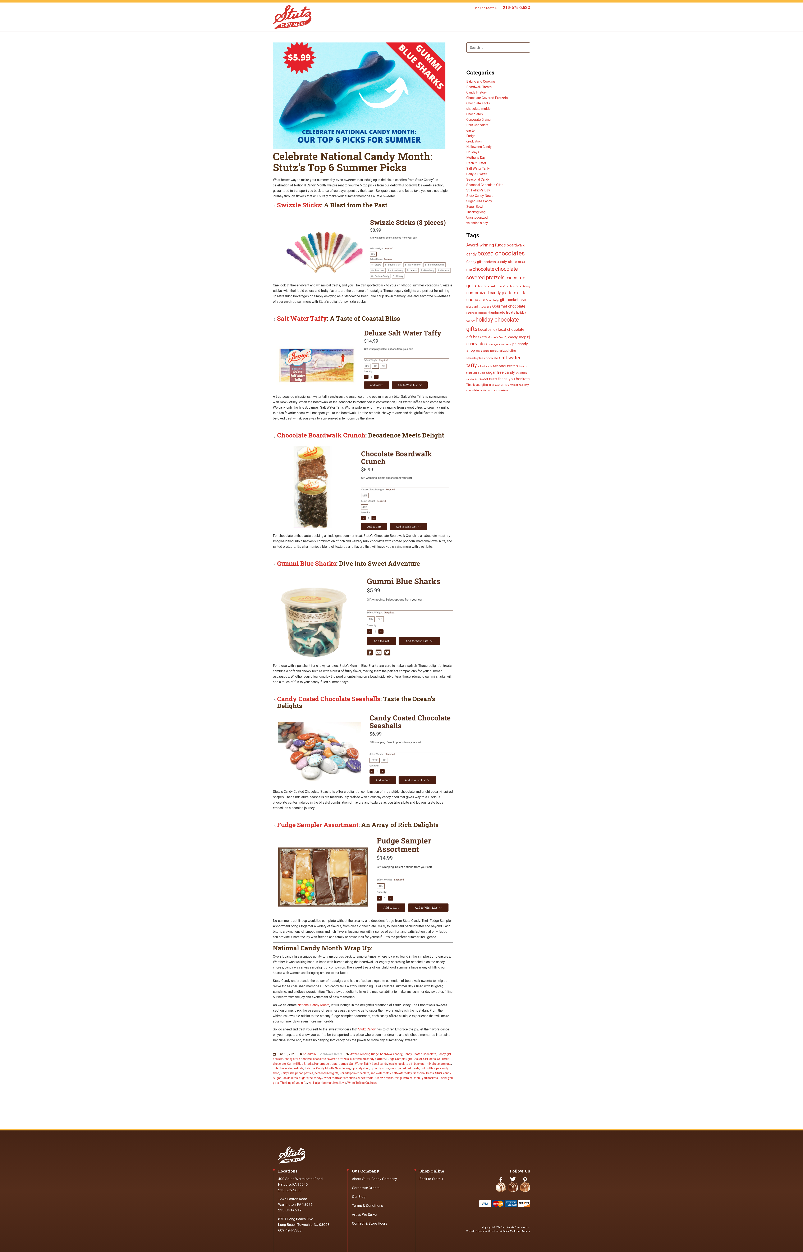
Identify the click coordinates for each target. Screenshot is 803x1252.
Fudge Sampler (396, 1059)
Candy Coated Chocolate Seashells (328, 699)
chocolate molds (478, 109)
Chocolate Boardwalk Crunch (321, 435)
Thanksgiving (476, 212)
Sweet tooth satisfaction (338, 1078)
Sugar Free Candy (479, 201)
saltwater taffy (402, 1073)
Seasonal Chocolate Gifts (484, 185)
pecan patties (304, 1073)
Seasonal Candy (478, 179)
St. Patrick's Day (478, 190)
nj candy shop (361, 1068)
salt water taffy (381, 1073)
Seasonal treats (423, 1073)
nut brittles (428, 1068)
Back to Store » (485, 8)
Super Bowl (474, 207)
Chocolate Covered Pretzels (487, 98)
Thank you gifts (477, 385)
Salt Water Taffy (302, 318)
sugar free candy (310, 1078)
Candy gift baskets (481, 262)
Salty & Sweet (476, 174)
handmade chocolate (476, 313)
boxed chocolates (501, 253)
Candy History (476, 92)
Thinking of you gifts (293, 1082)
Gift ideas (429, 1059)
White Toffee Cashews (362, 1082)
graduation (474, 141)
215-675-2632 (516, 7)
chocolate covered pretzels (331, 1059)
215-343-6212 (290, 1210)
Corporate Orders (366, 1188)
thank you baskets (426, 1078)
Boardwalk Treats (330, 1054)
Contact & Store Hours (369, 1223)
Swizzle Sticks (299, 205)
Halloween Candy (479, 147)
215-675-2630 (290, 1190)
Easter (489, 300)
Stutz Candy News (479, 196)
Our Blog (359, 1196)
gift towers (482, 306)
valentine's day (477, 223)
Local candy (379, 1063)
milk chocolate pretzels (288, 1068)
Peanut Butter (476, 163)
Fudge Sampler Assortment (317, 825)
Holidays (472, 152)
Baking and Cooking (480, 81)
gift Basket (415, 1059)
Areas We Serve (364, 1214)
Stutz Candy (367, 1029)
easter (471, 130)
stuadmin (309, 1054)
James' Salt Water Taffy (355, 1063)
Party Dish (287, 1073)
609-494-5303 (290, 1230)
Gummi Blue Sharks (306, 563)
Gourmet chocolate (508, 306)
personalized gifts (326, 1073)
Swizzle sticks (384, 1078)
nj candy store (380, 1068)
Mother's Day (476, 158)
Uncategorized (477, 217)
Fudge (471, 136)
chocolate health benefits (492, 286)
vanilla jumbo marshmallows (327, 1082)
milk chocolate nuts (438, 1063)
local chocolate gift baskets (407, 1063)
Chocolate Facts (478, 103)
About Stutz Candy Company (374, 1179)
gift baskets (510, 300)
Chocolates (474, 114)
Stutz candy (443, 1073)
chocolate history (519, 286)
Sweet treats (364, 1078)
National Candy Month (313, 1005)
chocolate (483, 269)
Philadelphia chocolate (354, 1073)
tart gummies (404, 1078)
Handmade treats (326, 1063)
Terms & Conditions (367, 1205)
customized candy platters (367, 1059)
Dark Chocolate (477, 125)
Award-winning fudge (364, 1054)
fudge (496, 300)
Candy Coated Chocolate (420, 1054)
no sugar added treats (404, 1068)
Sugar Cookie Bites (285, 1078)
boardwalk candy (391, 1054)
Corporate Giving (478, 120)
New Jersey (342, 1068)
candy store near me (298, 1059)
